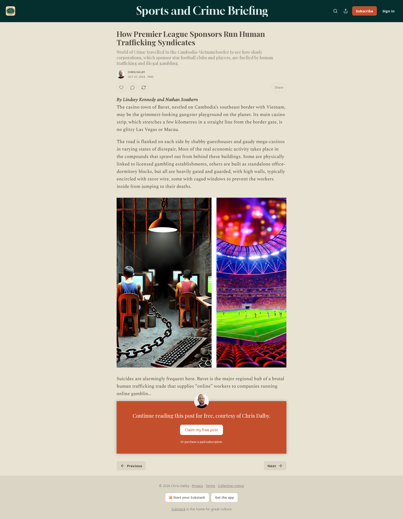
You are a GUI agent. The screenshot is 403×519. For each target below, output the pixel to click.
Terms (210, 486)
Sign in (388, 11)
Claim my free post (201, 429)
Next (272, 465)
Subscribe (364, 11)
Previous (134, 465)
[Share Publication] (345, 11)
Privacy (197, 486)
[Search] (335, 11)
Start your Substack (189, 497)
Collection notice (231, 486)
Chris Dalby (136, 72)
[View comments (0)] (132, 87)
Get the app (224, 497)
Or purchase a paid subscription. (201, 442)
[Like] (121, 87)
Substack (178, 509)
